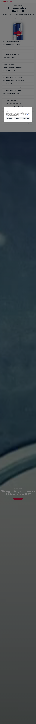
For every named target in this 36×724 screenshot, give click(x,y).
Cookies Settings (9, 118)
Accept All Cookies (26, 118)
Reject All (17, 118)
